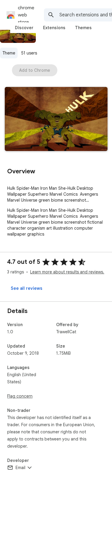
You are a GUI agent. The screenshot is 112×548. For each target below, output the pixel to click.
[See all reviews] (26, 288)
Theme (8, 53)
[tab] (24, 27)
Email (20, 467)
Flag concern (20, 396)
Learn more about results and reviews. (67, 272)
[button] (56, 120)
